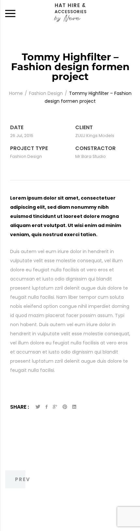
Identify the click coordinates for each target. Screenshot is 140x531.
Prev (22, 479)
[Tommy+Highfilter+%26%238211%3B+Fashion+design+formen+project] (38, 407)
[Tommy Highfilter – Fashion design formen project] (46, 407)
